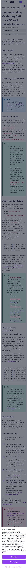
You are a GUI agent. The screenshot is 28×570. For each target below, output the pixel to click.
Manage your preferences (13, 567)
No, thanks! (14, 557)
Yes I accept (14, 562)
